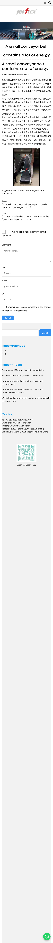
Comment (6, 244)
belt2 (4, 354)
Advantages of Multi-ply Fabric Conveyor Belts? (23, 370)
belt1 (4, 351)
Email (4, 280)
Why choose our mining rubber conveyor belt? (22, 375)
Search (45, 332)
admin (26, 74)
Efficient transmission (19, 190)
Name (4, 267)
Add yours (6, 235)
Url (3, 293)
